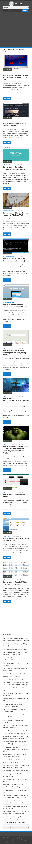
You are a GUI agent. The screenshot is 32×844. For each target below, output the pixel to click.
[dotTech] (16, 5)
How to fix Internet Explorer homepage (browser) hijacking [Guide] (14, 352)
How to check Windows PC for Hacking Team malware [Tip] (14, 260)
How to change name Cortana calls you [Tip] (15, 770)
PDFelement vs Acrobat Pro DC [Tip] (13, 679)
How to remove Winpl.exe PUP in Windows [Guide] (15, 124)
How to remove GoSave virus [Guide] (14, 495)
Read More (7, 98)
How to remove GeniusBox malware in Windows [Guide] (14, 168)
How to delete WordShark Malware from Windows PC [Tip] (15, 305)
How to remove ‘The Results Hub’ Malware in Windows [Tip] (15, 214)
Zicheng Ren (7, 348)
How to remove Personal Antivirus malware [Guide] (16, 539)
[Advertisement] (16, 30)
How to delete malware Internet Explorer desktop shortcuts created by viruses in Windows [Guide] (15, 449)
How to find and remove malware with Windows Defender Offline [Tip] (15, 77)
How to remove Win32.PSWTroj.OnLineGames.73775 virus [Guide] (17, 400)
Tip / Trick (8, 69)
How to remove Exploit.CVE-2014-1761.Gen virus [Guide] (16, 583)
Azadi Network (9, 842)
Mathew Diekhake (9, 121)
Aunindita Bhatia (8, 73)
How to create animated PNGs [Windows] (15, 649)
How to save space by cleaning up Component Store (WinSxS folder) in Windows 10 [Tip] (16, 749)
